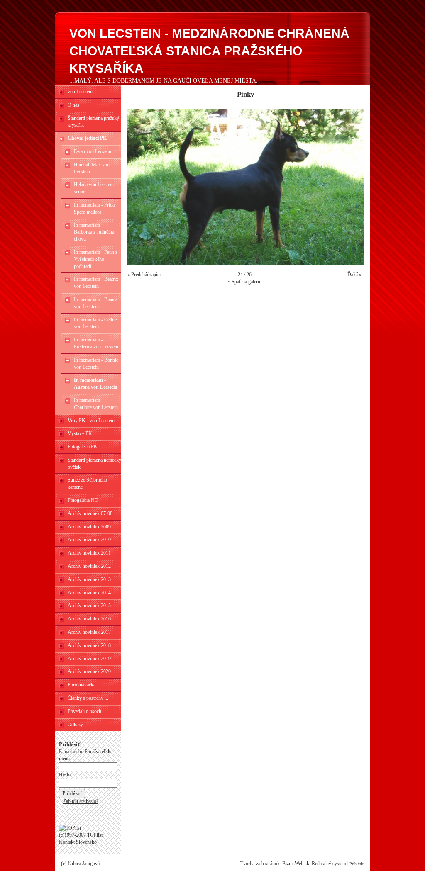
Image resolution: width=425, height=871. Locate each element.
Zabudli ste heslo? (80, 801)
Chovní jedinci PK (87, 138)
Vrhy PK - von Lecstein (91, 420)
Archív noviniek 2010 (89, 540)
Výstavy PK (80, 433)
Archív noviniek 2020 (89, 671)
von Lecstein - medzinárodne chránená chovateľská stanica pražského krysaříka (209, 51)
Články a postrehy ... (88, 698)
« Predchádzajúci (144, 274)
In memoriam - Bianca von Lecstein (95, 303)
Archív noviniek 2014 (89, 593)
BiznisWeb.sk (295, 863)
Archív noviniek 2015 (89, 605)
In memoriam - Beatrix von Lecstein (96, 282)
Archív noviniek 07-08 (90, 513)
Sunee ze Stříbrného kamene (87, 483)
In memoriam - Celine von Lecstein (95, 323)
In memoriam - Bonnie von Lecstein (96, 363)
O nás (73, 105)
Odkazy (75, 724)
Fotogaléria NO (83, 500)
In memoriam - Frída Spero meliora (94, 208)
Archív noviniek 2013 (89, 579)
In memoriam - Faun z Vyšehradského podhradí (95, 259)
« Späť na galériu (244, 282)
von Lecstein (80, 92)
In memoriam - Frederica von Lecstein (96, 343)
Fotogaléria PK (83, 447)
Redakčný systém (329, 863)
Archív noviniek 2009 (89, 527)
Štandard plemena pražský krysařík (93, 121)
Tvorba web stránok (260, 863)
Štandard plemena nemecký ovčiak (94, 463)
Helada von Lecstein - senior (95, 188)
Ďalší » (354, 274)
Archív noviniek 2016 (89, 619)
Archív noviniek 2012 (89, 566)
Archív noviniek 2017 (89, 632)
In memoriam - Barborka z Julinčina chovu (94, 232)
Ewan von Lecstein (92, 151)
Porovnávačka (81, 685)
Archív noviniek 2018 (89, 645)
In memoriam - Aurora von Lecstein (95, 383)
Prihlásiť (356, 863)
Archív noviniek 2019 (89, 659)
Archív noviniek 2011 (89, 553)
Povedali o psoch (84, 711)
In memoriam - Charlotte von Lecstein (96, 403)
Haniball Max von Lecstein (92, 168)
